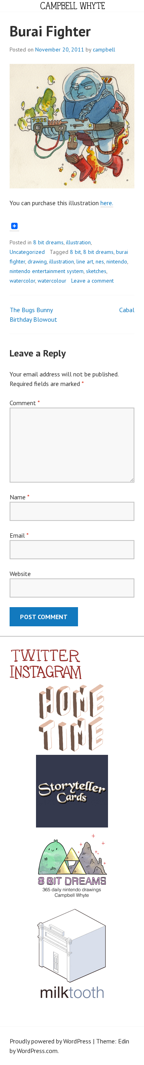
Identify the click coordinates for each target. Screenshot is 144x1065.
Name (19, 497)
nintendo (116, 261)
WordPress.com (37, 1051)
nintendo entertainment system (47, 271)
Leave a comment (92, 280)
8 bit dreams (48, 242)
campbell (104, 49)
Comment (25, 403)
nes (100, 261)
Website (20, 574)
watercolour (52, 280)
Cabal (126, 310)
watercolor (22, 280)
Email (19, 535)
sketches (96, 271)
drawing (37, 261)
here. (106, 203)
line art (84, 261)
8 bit (75, 251)
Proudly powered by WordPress (50, 1041)
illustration (78, 242)
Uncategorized (27, 251)
